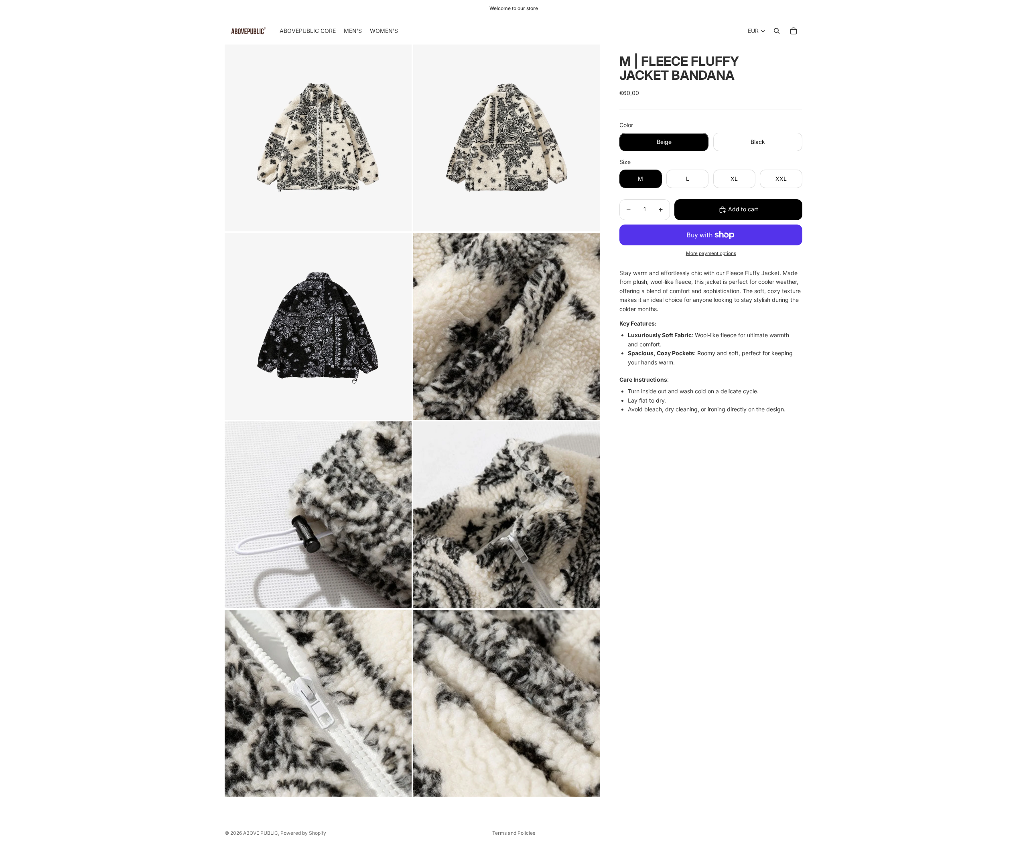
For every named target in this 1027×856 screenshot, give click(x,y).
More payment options (711, 254)
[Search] (776, 31)
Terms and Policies (513, 833)
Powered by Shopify (303, 833)
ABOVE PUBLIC (260, 833)
